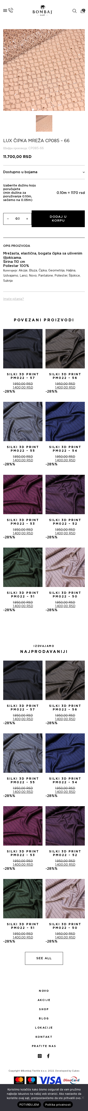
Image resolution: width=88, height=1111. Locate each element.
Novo (33, 275)
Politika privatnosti (58, 1104)
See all (44, 958)
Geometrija (56, 270)
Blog (44, 1018)
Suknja (8, 280)
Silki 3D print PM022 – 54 (65, 449)
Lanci (23, 275)
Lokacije (44, 1027)
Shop (44, 1009)
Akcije (23, 270)
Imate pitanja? (13, 299)
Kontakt (44, 1037)
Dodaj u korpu (58, 218)
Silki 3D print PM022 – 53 (23, 522)
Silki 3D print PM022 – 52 (65, 522)
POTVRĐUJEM (29, 1104)
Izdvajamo (10, 275)
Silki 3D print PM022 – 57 (23, 376)
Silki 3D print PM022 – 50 (65, 594)
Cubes (75, 1071)
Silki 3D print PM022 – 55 (23, 449)
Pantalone (45, 275)
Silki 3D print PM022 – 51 (23, 594)
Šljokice (74, 275)
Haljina (70, 270)
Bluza (33, 270)
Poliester (60, 275)
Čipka (43, 270)
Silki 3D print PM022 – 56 (65, 376)
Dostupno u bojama (20, 172)
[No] (83, 1097)
